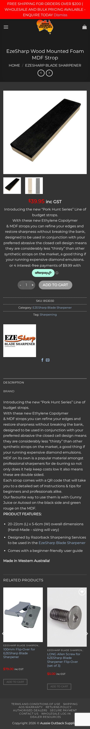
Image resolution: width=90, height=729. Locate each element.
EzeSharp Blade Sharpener (62, 543)
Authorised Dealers (30, 710)
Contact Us (28, 713)
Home (14, 65)
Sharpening (48, 314)
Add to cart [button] (15, 681)
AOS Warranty (31, 707)
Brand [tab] (8, 391)
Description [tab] (13, 382)
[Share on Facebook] (42, 360)
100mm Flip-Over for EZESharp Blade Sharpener (19, 653)
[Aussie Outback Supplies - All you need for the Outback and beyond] (45, 27)
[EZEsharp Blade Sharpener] (19, 340)
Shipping (70, 704)
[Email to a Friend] (47, 360)
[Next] (79, 132)
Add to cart (55, 285)
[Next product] (41, 73)
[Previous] (10, 132)
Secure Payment (63, 710)
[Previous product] (49, 73)
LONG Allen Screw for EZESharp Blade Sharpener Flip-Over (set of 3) (63, 659)
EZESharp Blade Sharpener (53, 65)
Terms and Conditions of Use (35, 704)
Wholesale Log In (56, 713)
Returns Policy (59, 707)
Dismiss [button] (60, 15)
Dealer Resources (45, 717)
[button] (6, 27)
